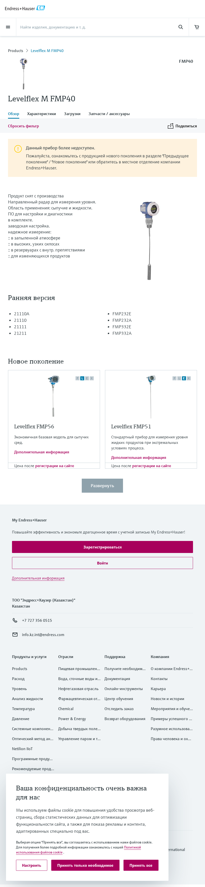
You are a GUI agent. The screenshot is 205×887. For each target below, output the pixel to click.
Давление (20, 718)
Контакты (159, 678)
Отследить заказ (119, 708)
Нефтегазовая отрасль (78, 688)
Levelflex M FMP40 (47, 50)
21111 (20, 327)
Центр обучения (118, 698)
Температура (23, 708)
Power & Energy (72, 718)
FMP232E (121, 314)
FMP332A (122, 333)
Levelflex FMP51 (131, 426)
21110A (21, 314)
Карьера (158, 688)
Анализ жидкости (27, 698)
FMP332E (121, 327)
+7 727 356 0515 (37, 620)
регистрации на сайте (54, 465)
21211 (20, 333)
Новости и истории (167, 698)
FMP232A (122, 320)
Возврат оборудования (124, 718)
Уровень (19, 688)
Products (15, 50)
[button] (102, 547)
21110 (20, 320)
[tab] (15, 114)
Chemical (66, 708)
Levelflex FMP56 (34, 426)
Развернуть (102, 485)
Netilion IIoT (22, 748)
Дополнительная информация (41, 451)
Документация (117, 678)
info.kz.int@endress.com (43, 634)
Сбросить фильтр (23, 125)
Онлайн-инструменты (123, 688)
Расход (18, 678)
